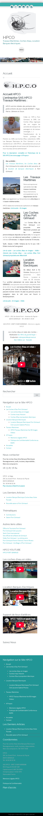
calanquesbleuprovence (27, 337)
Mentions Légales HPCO (19, 438)
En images (15, 301)
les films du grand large (26, 335)
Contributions (11, 515)
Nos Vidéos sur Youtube (23, 340)
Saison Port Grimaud (13, 517)
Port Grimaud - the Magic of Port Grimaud (17, 543)
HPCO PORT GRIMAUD (10, 553)
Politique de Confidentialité (12, 783)
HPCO (9, 37)
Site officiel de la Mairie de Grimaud (15, 536)
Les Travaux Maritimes (14, 164)
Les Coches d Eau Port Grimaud (16, 409)
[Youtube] (20, 7)
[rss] (31, 7)
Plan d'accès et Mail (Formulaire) (14, 486)
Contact (8, 448)
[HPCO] (21, 23)
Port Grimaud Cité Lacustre (12, 531)
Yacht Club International (11, 533)
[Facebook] (12, 7)
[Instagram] (23, 7)
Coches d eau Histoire (18, 414)
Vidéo (22, 301)
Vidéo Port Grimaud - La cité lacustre (15, 538)
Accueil (8, 407)
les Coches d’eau (30, 164)
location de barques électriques (21, 169)
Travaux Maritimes (12, 427)
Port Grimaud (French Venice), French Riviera (18, 541)
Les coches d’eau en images (20, 412)
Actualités (9, 445)
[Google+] (16, 7)
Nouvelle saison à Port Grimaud (17, 503)
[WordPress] (27, 7)
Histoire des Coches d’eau (12, 253)
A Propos (9, 435)
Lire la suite (7, 301)
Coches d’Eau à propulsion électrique (23, 417)
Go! (37, 395)
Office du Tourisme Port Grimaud (14, 528)
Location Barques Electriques (16, 420)
